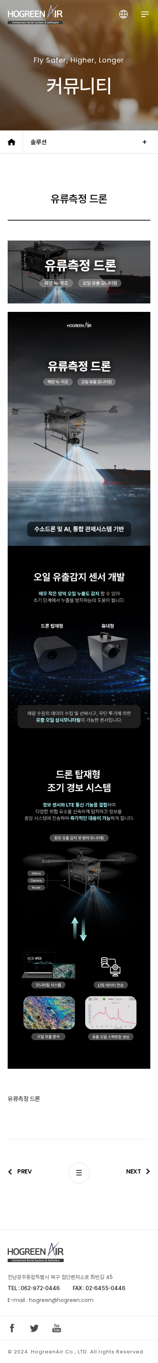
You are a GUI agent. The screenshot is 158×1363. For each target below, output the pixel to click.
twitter (34, 1328)
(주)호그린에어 (35, 14)
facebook (12, 1328)
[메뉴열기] (144, 14)
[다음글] (138, 1172)
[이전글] (19, 1172)
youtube (56, 1328)
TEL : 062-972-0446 (34, 1288)
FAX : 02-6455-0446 (99, 1288)
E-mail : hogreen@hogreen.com (51, 1300)
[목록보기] (79, 1172)
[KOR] (123, 14)
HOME (11, 141)
